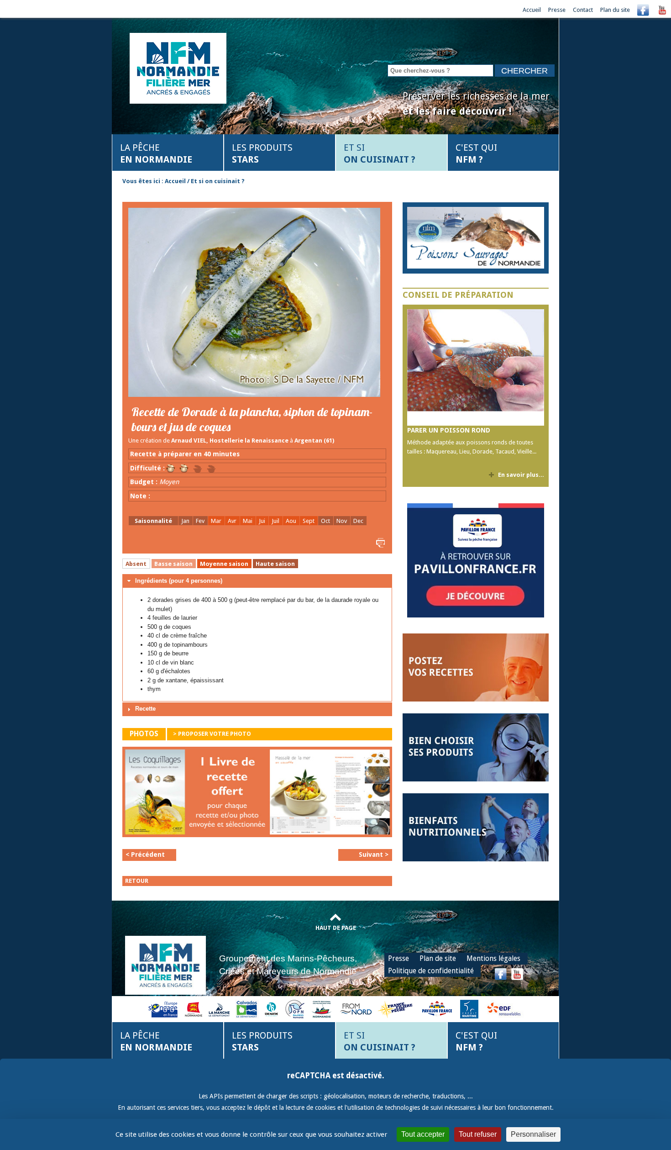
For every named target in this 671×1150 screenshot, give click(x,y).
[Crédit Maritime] (469, 1008)
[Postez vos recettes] (476, 667)
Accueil (532, 9)
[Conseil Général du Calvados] (247, 1008)
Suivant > (373, 854)
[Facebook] (643, 9)
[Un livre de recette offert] (257, 794)
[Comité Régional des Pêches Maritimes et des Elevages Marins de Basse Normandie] (322, 1008)
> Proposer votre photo (212, 733)
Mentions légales (493, 958)
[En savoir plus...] (475, 238)
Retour (136, 880)
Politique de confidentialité (431, 970)
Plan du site (615, 9)
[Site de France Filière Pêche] (396, 1008)
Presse (557, 9)
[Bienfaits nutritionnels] (476, 826)
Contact (583, 9)
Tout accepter (423, 1134)
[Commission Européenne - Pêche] (164, 1008)
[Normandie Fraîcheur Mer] (178, 67)
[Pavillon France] (475, 615)
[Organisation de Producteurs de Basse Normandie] (295, 1008)
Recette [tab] (145, 708)
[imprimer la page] (379, 542)
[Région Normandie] (193, 1008)
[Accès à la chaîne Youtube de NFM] (662, 9)
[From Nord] (356, 1008)
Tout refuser (478, 1134)
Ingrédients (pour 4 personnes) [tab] (178, 580)
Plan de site (437, 958)
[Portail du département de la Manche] (219, 1008)
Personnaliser (533, 1134)
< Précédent (145, 854)
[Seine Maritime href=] (270, 1008)
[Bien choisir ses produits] (476, 747)
